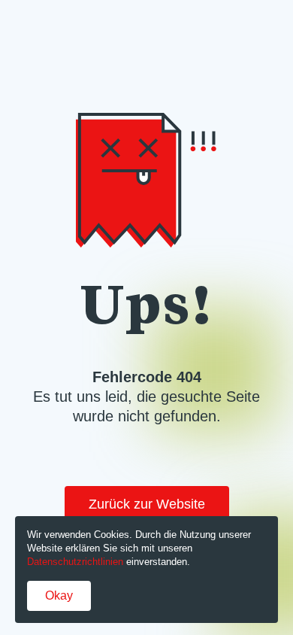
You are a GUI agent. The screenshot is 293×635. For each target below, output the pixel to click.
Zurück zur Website (147, 504)
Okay (59, 595)
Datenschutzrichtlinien (75, 561)
